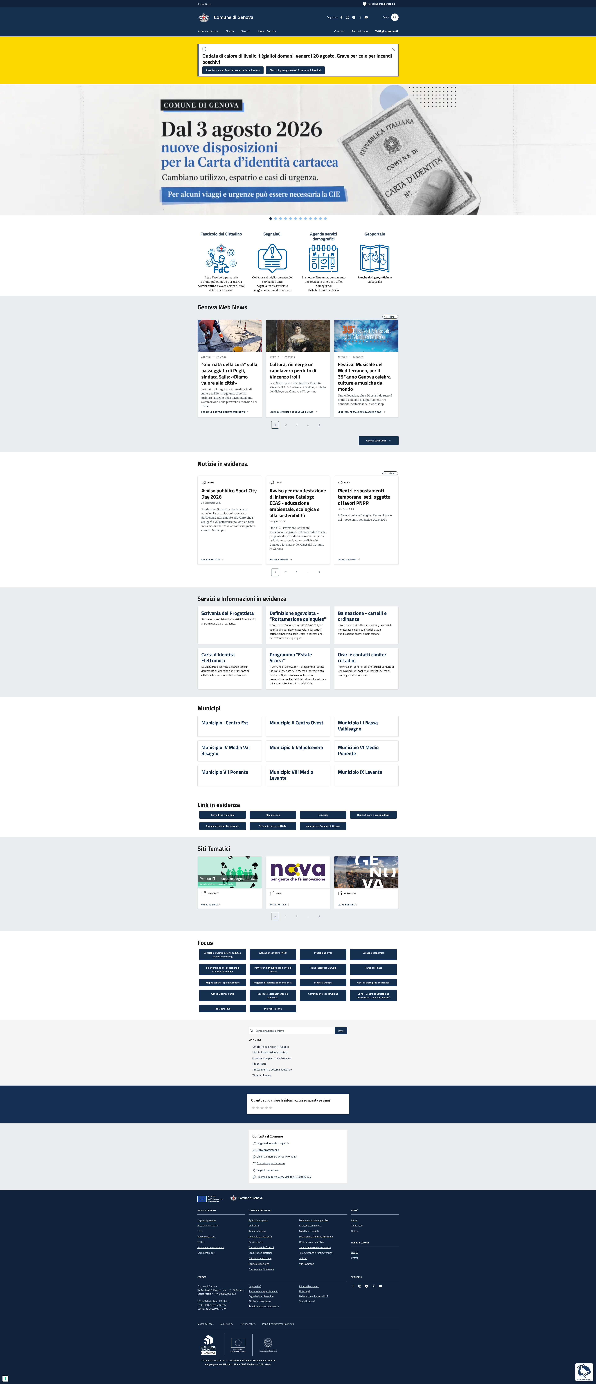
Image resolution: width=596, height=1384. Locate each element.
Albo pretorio (273, 815)
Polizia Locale (360, 31)
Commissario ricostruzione (323, 994)
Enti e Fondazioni (206, 1236)
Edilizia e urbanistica (259, 1264)
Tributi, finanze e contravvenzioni (316, 1253)
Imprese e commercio (310, 1225)
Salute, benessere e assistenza (315, 1247)
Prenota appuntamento (271, 1163)
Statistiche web (307, 1301)
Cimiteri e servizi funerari (261, 1247)
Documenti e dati (206, 1253)
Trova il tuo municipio (223, 815)
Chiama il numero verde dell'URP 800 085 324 (284, 1177)
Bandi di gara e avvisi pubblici (373, 815)
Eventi (354, 1258)
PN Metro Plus (222, 1008)
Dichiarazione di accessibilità (313, 1296)
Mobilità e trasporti (309, 1231)
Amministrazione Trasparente (222, 826)
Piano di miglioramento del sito (278, 1324)
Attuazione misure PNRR (273, 953)
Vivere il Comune (266, 31)
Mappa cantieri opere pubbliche (222, 982)
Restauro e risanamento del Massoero (272, 995)
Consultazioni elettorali (260, 1253)
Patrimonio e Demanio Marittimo (316, 1236)
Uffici (200, 1231)
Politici (200, 1242)
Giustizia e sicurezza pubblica (314, 1220)
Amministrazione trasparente (264, 1306)
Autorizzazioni (256, 1242)
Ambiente (254, 1225)
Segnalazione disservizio (261, 1296)
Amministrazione (208, 31)
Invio (341, 1030)
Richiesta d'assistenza (260, 1301)
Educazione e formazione (261, 1269)
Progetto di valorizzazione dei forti (272, 982)
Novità (230, 31)
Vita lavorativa (306, 1264)
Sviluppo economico (373, 953)
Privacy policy (248, 1324)
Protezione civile (323, 953)
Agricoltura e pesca (258, 1220)
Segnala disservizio (268, 1170)
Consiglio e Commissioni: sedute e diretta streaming (222, 954)
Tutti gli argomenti (386, 31)
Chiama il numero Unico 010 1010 (277, 1156)
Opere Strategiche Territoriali (373, 982)
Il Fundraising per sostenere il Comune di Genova (222, 969)
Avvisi (211, 482)
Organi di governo (206, 1220)
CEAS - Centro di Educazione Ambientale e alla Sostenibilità (373, 995)
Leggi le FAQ (255, 1286)
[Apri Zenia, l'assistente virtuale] (584, 1372)
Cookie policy (226, 1324)
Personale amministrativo (210, 1247)
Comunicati (357, 1225)
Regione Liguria (204, 4)
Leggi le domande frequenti (273, 1143)
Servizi (245, 31)
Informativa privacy (309, 1286)
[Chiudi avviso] (393, 49)
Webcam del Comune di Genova (323, 826)
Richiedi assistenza (268, 1150)
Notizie (354, 1231)
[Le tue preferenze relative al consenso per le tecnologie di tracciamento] (5, 1379)
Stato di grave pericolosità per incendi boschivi (295, 70)
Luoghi (354, 1252)
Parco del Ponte (373, 968)
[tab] (270, 218)
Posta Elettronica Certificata (211, 1305)
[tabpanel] (298, 150)
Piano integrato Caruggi (323, 968)
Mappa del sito (204, 1324)
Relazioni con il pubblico (311, 1242)
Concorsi (339, 31)
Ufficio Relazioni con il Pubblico (213, 1301)
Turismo (303, 1258)
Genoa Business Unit (222, 994)
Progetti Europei (323, 982)
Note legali (304, 1291)
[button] (390, 317)
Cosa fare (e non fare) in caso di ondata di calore (233, 70)
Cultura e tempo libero (260, 1258)
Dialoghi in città (273, 1008)
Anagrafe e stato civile (260, 1236)
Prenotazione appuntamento (263, 1291)
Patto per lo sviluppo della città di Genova (272, 969)
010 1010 (220, 1308)
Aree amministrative (207, 1225)
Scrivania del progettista (273, 826)
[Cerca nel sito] (395, 17)
